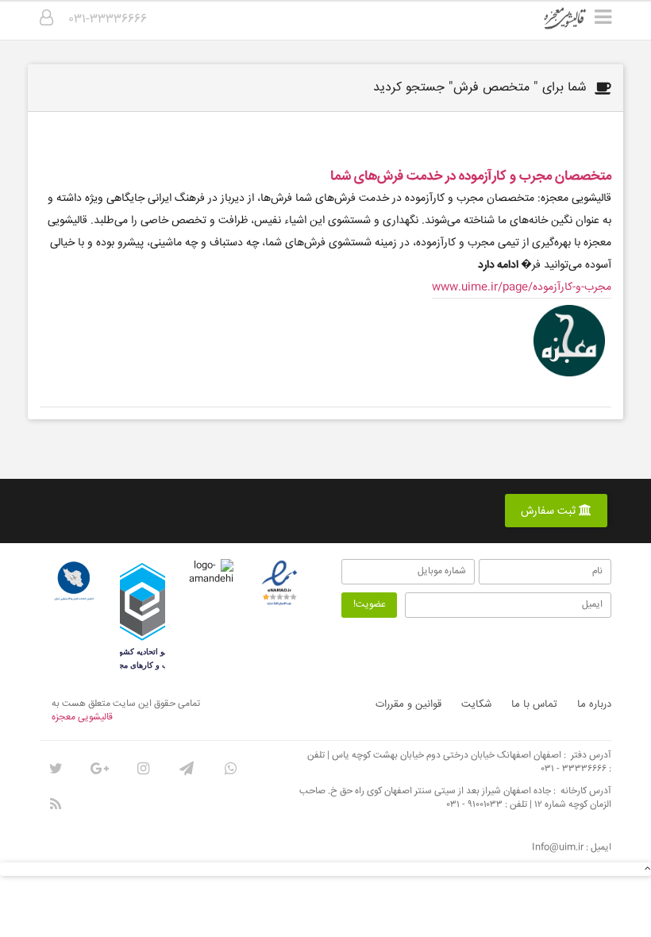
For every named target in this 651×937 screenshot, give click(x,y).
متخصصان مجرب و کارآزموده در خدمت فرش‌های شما (470, 176)
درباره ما (594, 704)
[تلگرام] (186, 769)
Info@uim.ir (558, 847)
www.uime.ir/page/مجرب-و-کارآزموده (521, 287)
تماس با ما (534, 704)
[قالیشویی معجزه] (575, 24)
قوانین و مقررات (408, 704)
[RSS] (55, 804)
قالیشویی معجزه (82, 717)
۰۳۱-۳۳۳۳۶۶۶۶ (108, 19)
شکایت (476, 704)
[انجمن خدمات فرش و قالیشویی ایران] (74, 581)
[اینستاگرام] (143, 769)
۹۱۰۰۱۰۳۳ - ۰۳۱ (475, 804)
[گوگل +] (99, 769)
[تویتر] (55, 769)
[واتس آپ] (230, 769)
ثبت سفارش (550, 511)
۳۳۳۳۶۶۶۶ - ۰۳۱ (574, 769)
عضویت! (369, 604)
